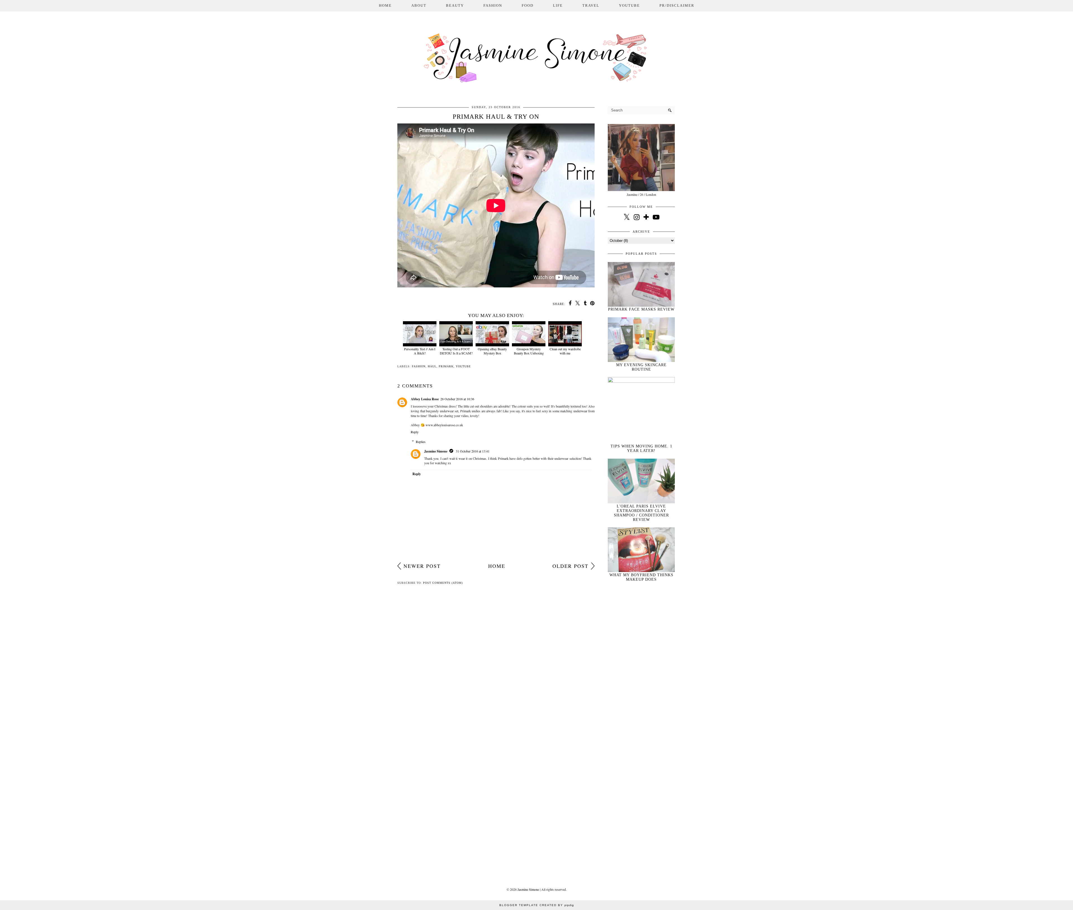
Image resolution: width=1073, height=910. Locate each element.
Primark (446, 366)
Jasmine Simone (435, 451)
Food (527, 5)
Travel (590, 5)
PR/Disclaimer (676, 5)
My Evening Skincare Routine (641, 367)
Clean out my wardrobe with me (565, 351)
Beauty (455, 5)
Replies (421, 441)
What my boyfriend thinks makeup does (641, 577)
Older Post (570, 566)
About (418, 5)
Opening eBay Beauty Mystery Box (492, 351)
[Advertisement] (641, 678)
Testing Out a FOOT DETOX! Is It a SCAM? (456, 351)
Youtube (629, 5)
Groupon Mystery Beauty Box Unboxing (529, 351)
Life (558, 5)
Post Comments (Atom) (443, 582)
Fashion (492, 5)
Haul (432, 366)
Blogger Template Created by (536, 905)
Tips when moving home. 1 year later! (641, 448)
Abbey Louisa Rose (425, 399)
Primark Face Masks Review (641, 309)
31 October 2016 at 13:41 (473, 451)
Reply (415, 432)
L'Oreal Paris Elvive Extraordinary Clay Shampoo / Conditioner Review (641, 513)
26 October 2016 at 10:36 (457, 399)
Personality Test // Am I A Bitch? (419, 351)
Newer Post (422, 566)
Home (385, 5)
